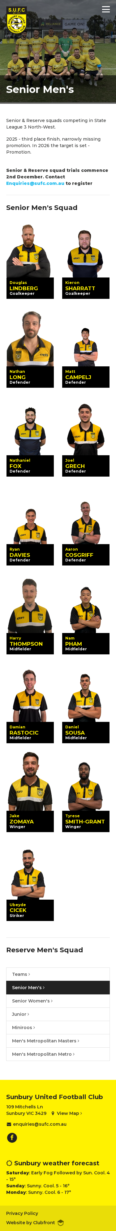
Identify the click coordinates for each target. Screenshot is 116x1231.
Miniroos (22, 1027)
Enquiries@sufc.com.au (35, 183)
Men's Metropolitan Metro (42, 1054)
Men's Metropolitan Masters (45, 1041)
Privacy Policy (22, 1213)
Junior (20, 1014)
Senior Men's (27, 987)
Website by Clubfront (30, 1222)
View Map (68, 1113)
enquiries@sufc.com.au (40, 1124)
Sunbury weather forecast (55, 1163)
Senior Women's (31, 1001)
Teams (20, 974)
